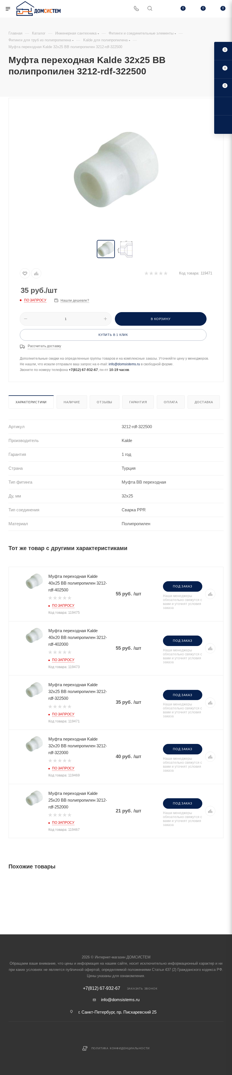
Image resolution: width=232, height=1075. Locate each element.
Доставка (204, 402)
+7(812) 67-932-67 (101, 988)
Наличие (72, 402)
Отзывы (104, 402)
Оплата (171, 402)
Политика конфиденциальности (120, 1048)
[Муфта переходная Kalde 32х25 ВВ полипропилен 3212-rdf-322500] (116, 169)
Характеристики (31, 402)
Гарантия (138, 402)
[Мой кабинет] (163, 9)
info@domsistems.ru (124, 364)
